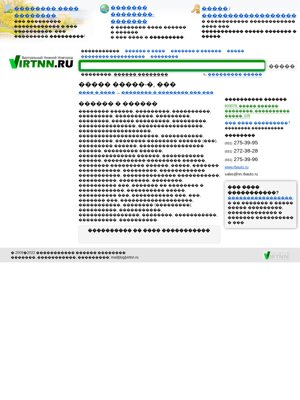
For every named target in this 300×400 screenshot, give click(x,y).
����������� (100, 51)
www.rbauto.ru (236, 167)
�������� (164, 56)
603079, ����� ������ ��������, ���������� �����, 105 (257, 111)
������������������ (249, 15)
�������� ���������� (113, 56)
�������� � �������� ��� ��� (167, 92)
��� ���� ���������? (257, 123)
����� (215, 8)
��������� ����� (235, 74)
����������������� (260, 198)
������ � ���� (145, 51)
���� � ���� (97, 92)
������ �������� (141, 74)
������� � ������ (196, 51)
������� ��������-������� (132, 14)
